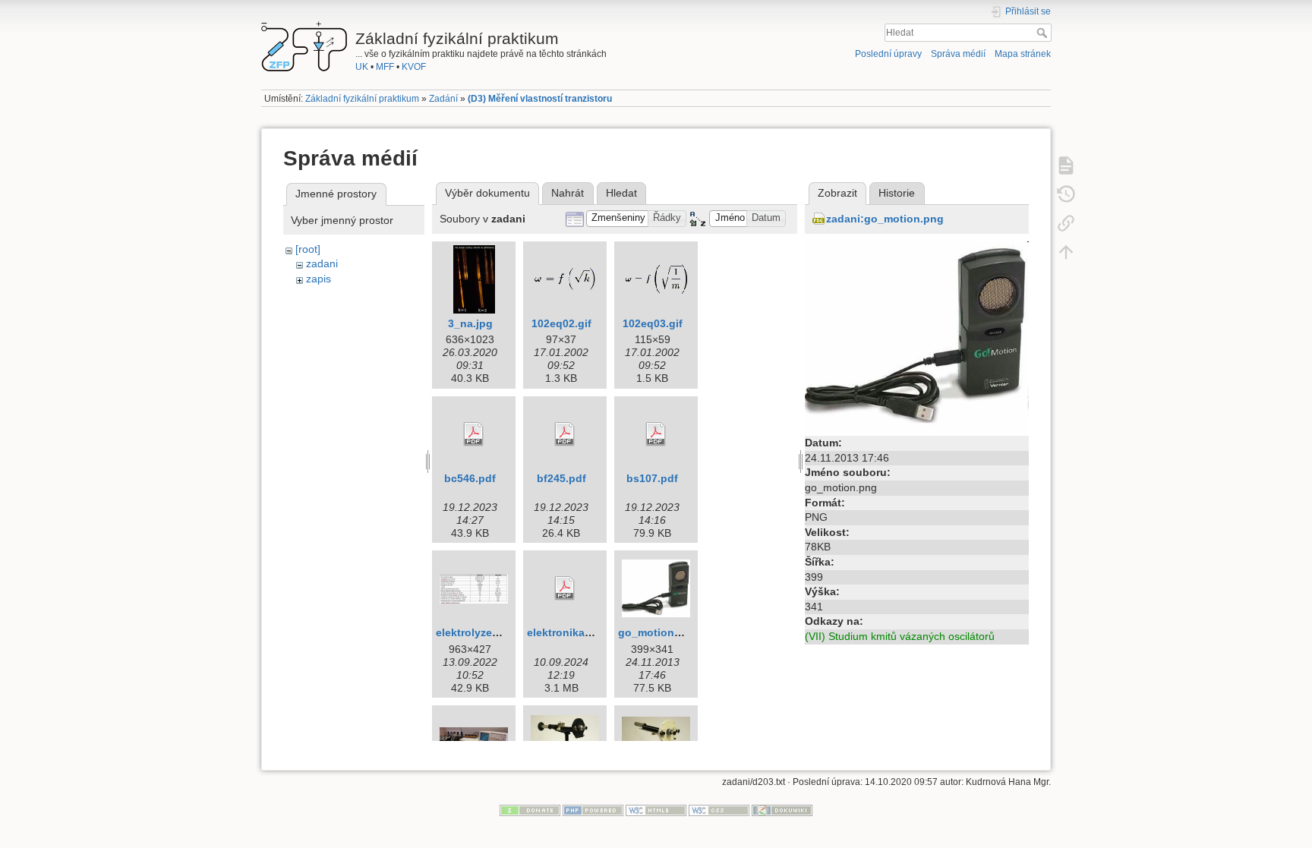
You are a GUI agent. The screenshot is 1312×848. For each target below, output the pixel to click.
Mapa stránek (1023, 54)
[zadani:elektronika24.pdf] (565, 588)
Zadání (443, 98)
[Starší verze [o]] (1066, 193)
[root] (307, 249)
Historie (896, 193)
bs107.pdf (652, 478)
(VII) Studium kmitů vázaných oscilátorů (900, 636)
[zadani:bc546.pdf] (474, 434)
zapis (318, 279)
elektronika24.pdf (572, 632)
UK (361, 66)
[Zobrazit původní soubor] (917, 335)
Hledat (1043, 32)
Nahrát (567, 193)
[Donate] (530, 810)
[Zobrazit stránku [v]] (1066, 164)
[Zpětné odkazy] (1066, 222)
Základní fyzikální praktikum (362, 98)
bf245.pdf (561, 478)
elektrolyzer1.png (480, 632)
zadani (322, 263)
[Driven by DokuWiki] (782, 810)
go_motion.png (658, 632)
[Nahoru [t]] (1066, 251)
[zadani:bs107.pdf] (656, 434)
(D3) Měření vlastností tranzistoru (540, 98)
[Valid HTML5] (656, 810)
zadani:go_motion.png (885, 219)
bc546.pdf (470, 478)
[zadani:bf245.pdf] (565, 434)
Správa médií (958, 54)
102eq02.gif (561, 323)
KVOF (414, 66)
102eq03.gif (653, 323)
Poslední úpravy (888, 54)
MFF (385, 66)
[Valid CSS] (719, 810)
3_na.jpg (470, 323)
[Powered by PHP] (593, 810)
